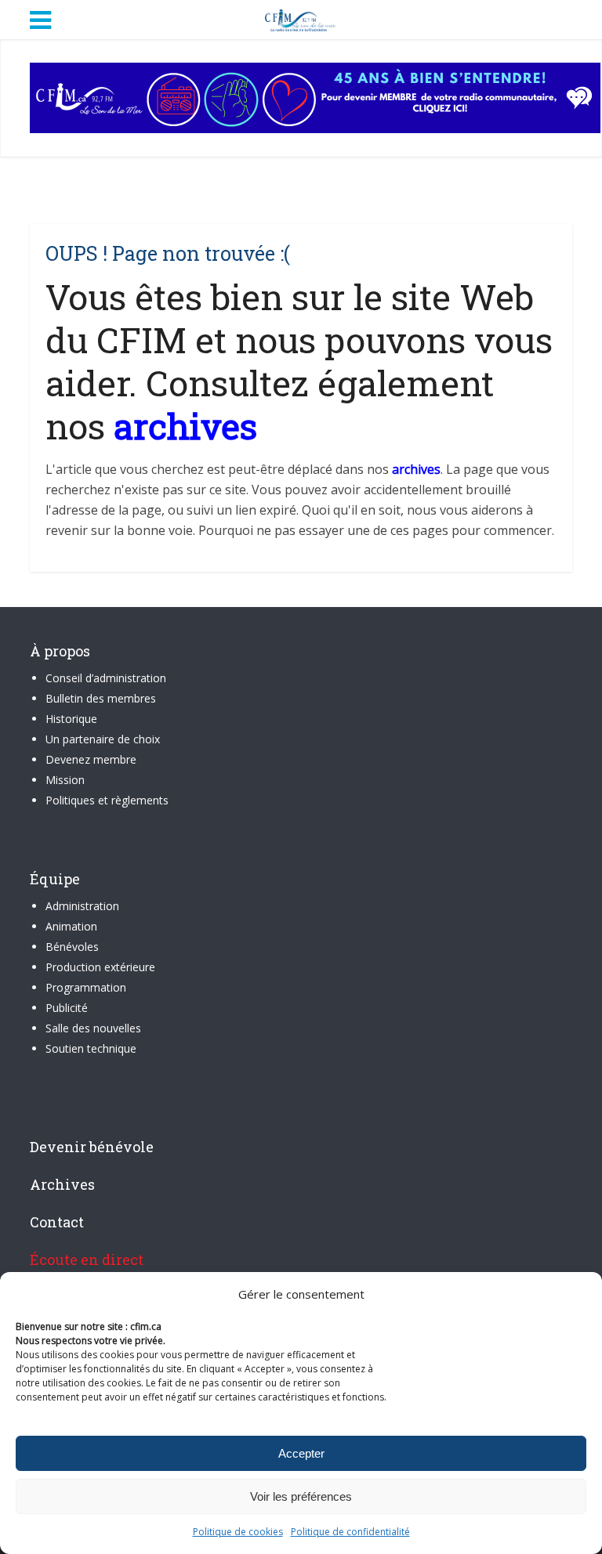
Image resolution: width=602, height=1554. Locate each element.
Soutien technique (90, 1048)
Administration (82, 905)
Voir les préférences (301, 1496)
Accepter (301, 1453)
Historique (71, 718)
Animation (71, 926)
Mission (65, 779)
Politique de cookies (238, 1531)
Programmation (85, 987)
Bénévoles (72, 946)
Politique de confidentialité (350, 1531)
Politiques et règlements (107, 800)
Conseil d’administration (105, 677)
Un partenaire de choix (102, 739)
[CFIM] (301, 18)
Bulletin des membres (100, 698)
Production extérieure (100, 967)
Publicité (66, 1007)
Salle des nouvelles (93, 1028)
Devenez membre (90, 759)
